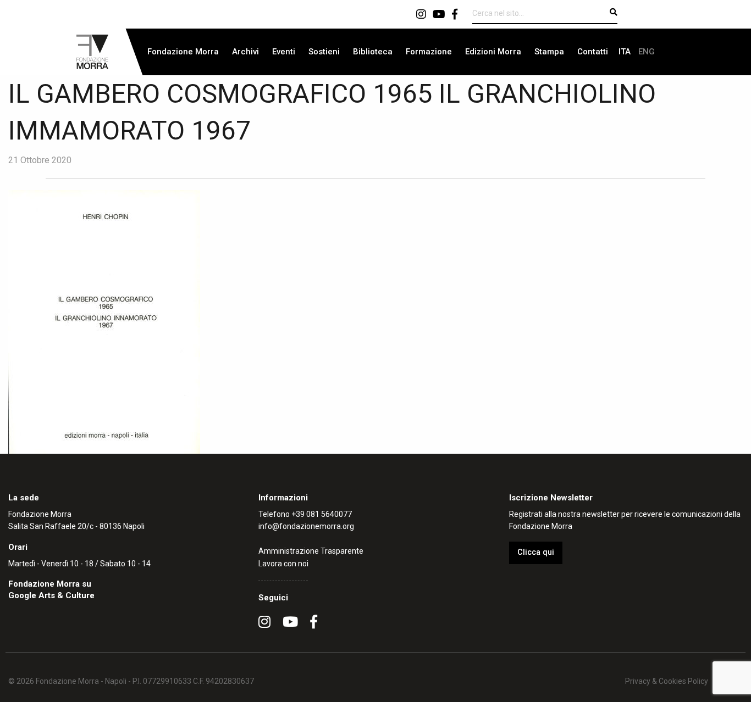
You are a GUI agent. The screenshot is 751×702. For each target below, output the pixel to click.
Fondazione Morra (183, 52)
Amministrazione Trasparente (310, 551)
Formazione (429, 52)
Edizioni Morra (493, 52)
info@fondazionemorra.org (306, 526)
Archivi (245, 52)
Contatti (592, 52)
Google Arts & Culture (51, 595)
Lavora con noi (283, 563)
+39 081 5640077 (321, 514)
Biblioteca (373, 52)
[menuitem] (183, 52)
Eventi (283, 52)
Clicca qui (535, 552)
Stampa (549, 52)
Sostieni (324, 52)
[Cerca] (613, 12)
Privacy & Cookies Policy (666, 681)
